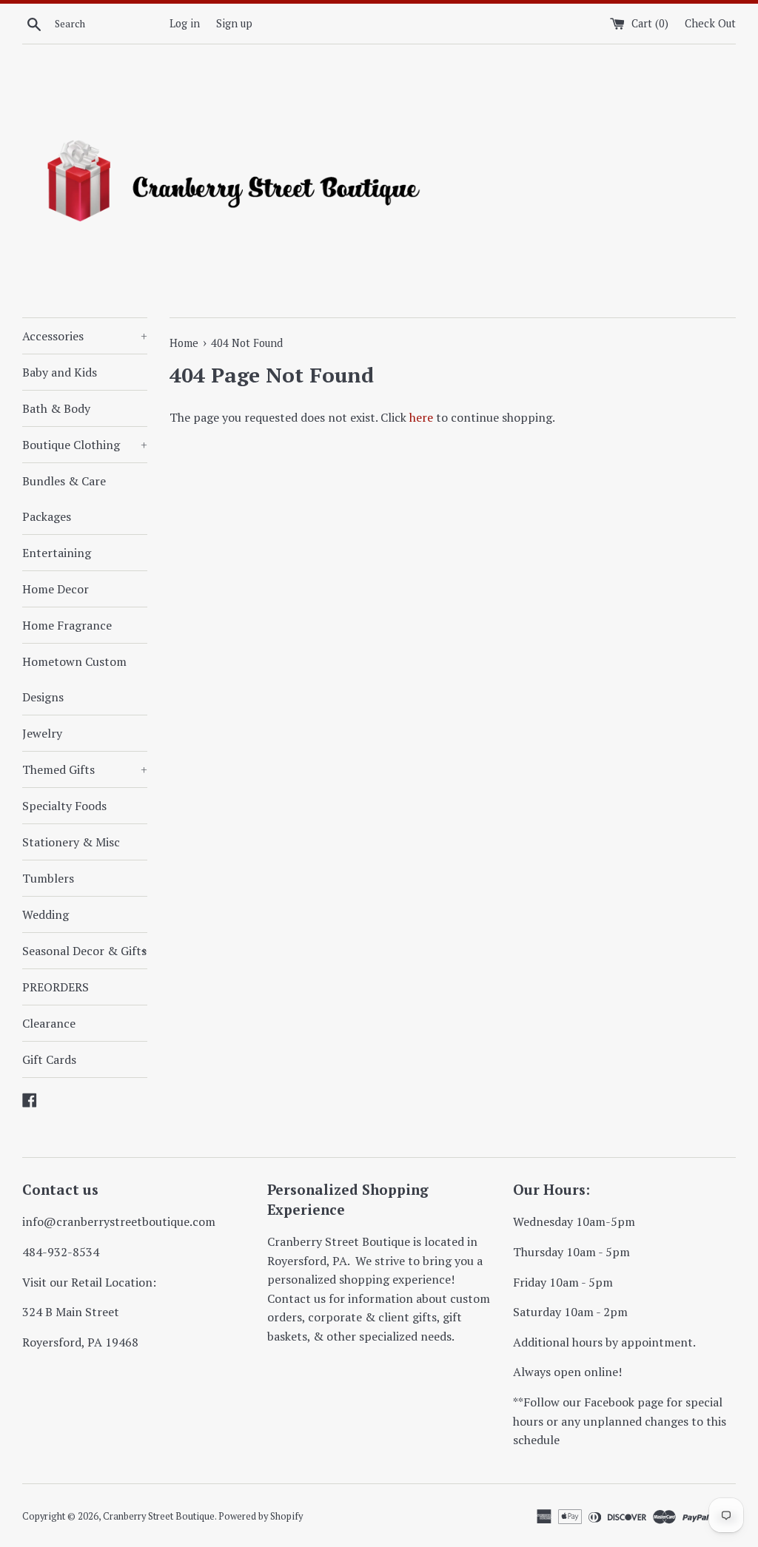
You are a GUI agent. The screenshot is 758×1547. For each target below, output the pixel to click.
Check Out (710, 23)
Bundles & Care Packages (64, 499)
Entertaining (56, 553)
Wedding (45, 914)
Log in (185, 23)
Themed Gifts (84, 769)
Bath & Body (56, 408)
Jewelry (42, 733)
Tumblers (48, 878)
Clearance (49, 1023)
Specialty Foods (64, 806)
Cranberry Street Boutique (159, 1516)
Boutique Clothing (84, 445)
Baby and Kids (59, 372)
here (421, 417)
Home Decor (55, 589)
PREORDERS (55, 987)
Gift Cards (49, 1059)
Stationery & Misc (71, 842)
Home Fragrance (67, 625)
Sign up (234, 23)
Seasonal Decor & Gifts (84, 951)
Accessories (84, 336)
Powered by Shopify (260, 1516)
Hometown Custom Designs (74, 679)
